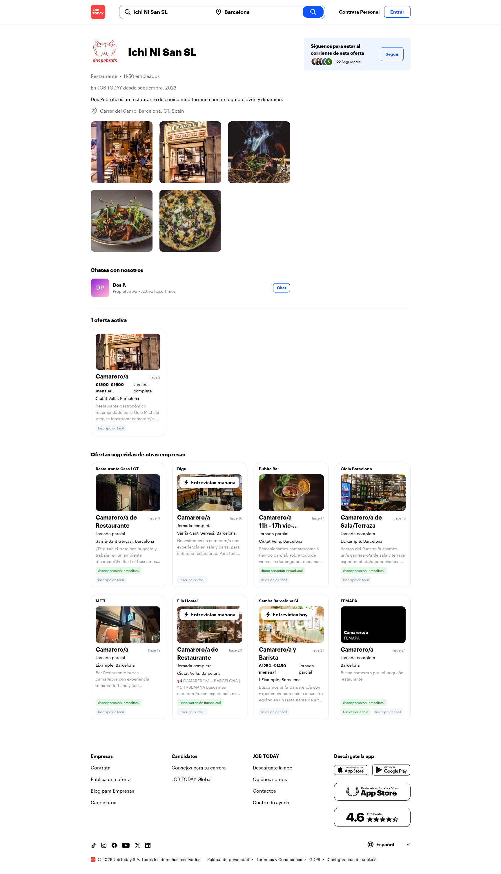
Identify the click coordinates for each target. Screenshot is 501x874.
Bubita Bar (269, 468)
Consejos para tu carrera (199, 767)
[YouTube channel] (126, 845)
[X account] (137, 845)
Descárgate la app (272, 767)
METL (101, 600)
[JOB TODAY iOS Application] (351, 770)
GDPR (314, 859)
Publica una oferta (111, 779)
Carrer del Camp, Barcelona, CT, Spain (142, 111)
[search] (313, 12)
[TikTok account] (93, 845)
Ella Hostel (187, 600)
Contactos (264, 790)
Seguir (392, 54)
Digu (181, 468)
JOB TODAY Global (192, 779)
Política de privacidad (228, 859)
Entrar (397, 11)
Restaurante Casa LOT (117, 468)
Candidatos (103, 802)
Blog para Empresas (112, 790)
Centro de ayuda (271, 802)
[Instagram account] (103, 845)
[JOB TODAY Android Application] (391, 770)
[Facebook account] (114, 845)
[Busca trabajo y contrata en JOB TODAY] (98, 12)
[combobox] (170, 12)
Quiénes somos (270, 779)
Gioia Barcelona (356, 468)
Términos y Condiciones (279, 859)
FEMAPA (349, 600)
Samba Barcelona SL (279, 600)
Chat (281, 287)
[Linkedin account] (147, 845)
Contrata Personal (359, 11)
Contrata (100, 767)
